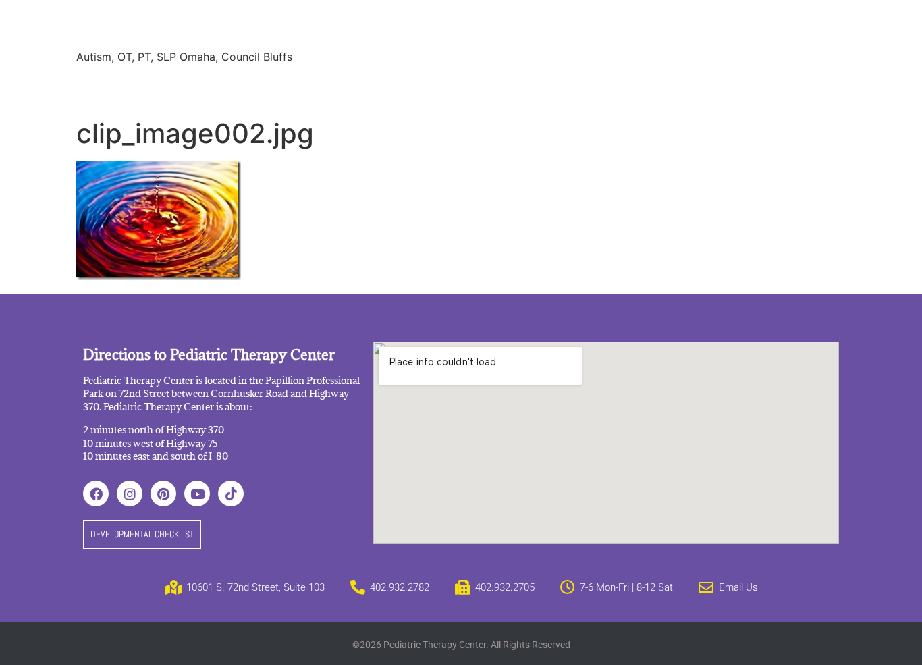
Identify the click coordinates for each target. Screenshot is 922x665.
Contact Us (673, 88)
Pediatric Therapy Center (239, 26)
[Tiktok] (231, 493)
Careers (521, 88)
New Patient (593, 88)
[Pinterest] (163, 493)
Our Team (225, 88)
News (424, 88)
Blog (469, 88)
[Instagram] (129, 493)
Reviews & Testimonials (330, 88)
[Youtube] (197, 493)
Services (159, 88)
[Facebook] (96, 493)
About (101, 88)
